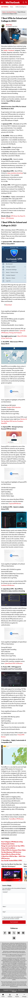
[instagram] (9, 934)
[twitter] (14, 934)
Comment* (5, 892)
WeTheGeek (13, 2)
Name (4, 906)
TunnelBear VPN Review (16, 819)
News (11, 7)
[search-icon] (26, 3)
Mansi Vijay (9, 24)
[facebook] (5, 934)
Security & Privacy (11, 12)
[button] (23, 3)
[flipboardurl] (14, 939)
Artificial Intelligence (20, 7)
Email (4, 912)
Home (4, 12)
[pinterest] (23, 934)
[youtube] (18, 934)
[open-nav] (2, 2)
